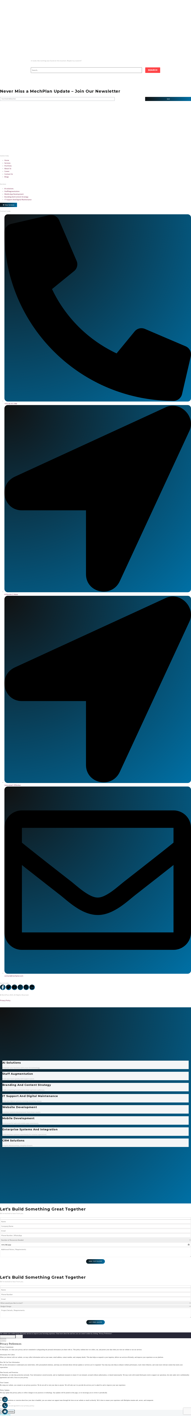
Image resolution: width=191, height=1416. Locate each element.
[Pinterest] (26, 987)
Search (152, 70)
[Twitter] (8, 987)
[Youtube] (14, 987)
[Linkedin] (32, 987)
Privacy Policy (5, 1000)
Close (3, 1340)
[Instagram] (20, 987)
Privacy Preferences (7, 1337)
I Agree (19, 1336)
